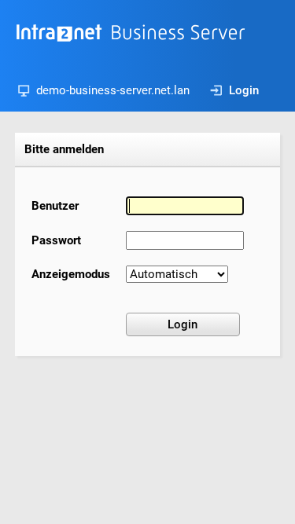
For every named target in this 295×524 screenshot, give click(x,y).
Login (244, 90)
